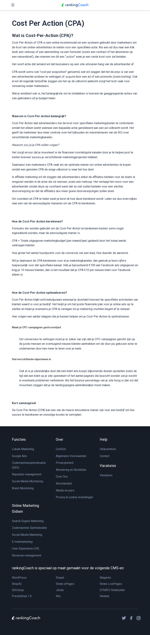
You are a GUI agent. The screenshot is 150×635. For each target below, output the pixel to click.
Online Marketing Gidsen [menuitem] (25, 508)
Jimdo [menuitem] (60, 590)
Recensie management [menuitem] (26, 555)
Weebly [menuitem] (104, 596)
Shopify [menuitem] (17, 584)
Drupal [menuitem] (60, 577)
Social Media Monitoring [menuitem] (27, 481)
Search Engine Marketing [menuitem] (28, 521)
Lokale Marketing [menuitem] (23, 449)
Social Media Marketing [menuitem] (27, 534)
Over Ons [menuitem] (62, 476)
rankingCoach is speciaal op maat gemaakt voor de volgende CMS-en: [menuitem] (68, 568)
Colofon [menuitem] (61, 449)
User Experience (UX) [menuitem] (25, 548)
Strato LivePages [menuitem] (111, 584)
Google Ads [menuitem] (19, 456)
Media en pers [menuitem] (65, 490)
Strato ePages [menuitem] (65, 584)
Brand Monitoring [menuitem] (23, 488)
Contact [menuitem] (104, 456)
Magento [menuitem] (105, 577)
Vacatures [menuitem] (108, 465)
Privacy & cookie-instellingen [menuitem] (74, 497)
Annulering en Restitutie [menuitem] (71, 469)
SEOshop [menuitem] (18, 590)
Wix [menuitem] (58, 596)
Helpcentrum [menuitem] (108, 449)
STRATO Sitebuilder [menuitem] (112, 590)
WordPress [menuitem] (19, 577)
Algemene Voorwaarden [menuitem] (71, 456)
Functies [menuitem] (19, 439)
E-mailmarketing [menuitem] (22, 541)
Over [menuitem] (59, 439)
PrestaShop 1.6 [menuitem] (22, 596)
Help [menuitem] (103, 439)
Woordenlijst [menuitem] (64, 483)
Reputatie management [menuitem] (26, 474)
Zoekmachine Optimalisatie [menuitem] (29, 528)
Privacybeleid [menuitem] (64, 463)
